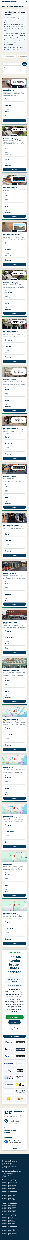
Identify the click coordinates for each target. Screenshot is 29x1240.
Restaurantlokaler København (9, 1182)
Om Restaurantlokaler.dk (8, 1173)
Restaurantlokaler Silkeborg (9, 1207)
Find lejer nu (14, 1022)
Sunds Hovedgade (9, 1130)
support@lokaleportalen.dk (9, 1166)
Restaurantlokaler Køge (8, 1220)
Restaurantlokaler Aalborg (9, 1186)
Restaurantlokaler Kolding (8, 1195)
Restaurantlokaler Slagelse (9, 1229)
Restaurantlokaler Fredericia (9, 1218)
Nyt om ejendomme (7, 1175)
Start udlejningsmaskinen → (14, 1028)
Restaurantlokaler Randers (9, 1194)
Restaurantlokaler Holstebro (9, 1221)
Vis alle (15, 1148)
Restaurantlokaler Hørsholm (9, 1208)
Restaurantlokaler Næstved (9, 1211)
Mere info (14, 120)
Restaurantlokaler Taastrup (9, 1223)
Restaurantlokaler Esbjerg (8, 1188)
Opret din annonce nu (14, 1017)
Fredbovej (7, 1132)
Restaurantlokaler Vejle (8, 1198)
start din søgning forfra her (14, 49)
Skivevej (6, 1135)
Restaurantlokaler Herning (9, 1205)
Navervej (6, 1128)
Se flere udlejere (14, 1036)
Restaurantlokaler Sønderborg (10, 1233)
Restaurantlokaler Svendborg (9, 1234)
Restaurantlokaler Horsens (9, 1197)
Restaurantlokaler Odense (9, 1185)
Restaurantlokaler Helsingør (9, 1210)
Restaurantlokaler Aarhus (8, 1183)
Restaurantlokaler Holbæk (9, 1232)
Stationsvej (7, 1137)
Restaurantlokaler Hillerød (8, 1230)
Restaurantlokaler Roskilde (9, 1200)
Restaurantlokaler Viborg (8, 1217)
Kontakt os (4, 1176)
